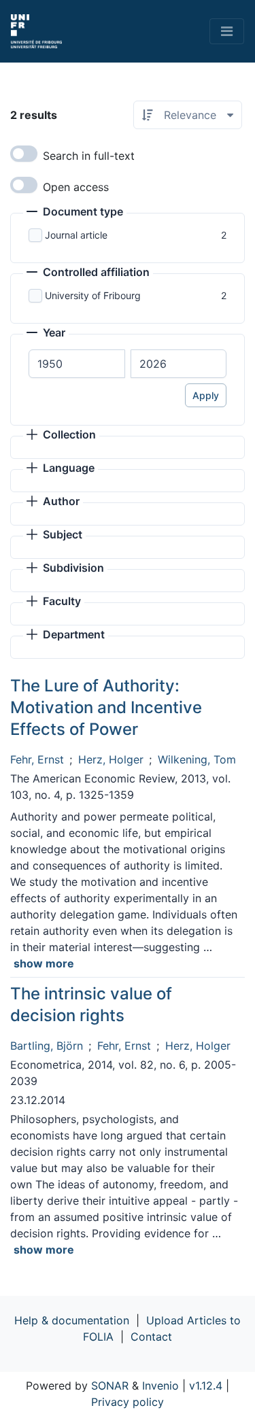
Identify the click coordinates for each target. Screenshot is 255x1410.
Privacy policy (127, 1402)
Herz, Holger (110, 759)
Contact (151, 1336)
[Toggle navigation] (226, 31)
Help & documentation (71, 1320)
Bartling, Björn (46, 1045)
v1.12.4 (205, 1385)
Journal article (76, 235)
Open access (76, 187)
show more (44, 963)
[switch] (23, 153)
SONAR (110, 1385)
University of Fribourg (93, 295)
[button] (75, 212)
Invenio (160, 1385)
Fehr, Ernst (37, 759)
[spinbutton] (77, 363)
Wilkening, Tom (197, 759)
